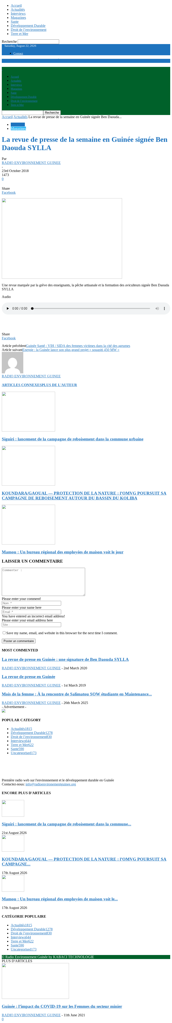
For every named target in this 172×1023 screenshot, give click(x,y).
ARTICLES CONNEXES (22, 385)
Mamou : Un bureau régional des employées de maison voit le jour (62, 552)
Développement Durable (28, 26)
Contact (18, 53)
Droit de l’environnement (28, 30)
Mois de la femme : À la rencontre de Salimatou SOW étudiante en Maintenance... (77, 694)
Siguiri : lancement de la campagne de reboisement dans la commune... (66, 824)
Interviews (18, 13)
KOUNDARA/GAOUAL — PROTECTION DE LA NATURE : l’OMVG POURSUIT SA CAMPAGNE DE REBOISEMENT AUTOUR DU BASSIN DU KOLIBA (84, 495)
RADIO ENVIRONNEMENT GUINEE (31, 163)
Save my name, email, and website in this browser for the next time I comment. (62, 633)
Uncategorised (24, 753)
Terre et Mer (19, 34)
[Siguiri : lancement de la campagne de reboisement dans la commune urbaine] (28, 430)
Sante (15, 21)
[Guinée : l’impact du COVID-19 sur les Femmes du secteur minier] (35, 998)
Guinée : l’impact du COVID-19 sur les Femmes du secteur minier (62, 1006)
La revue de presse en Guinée (28, 676)
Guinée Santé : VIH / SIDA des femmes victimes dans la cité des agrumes (78, 346)
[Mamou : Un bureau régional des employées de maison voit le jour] (28, 543)
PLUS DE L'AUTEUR (59, 385)
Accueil (16, 5)
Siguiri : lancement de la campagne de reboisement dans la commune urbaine (72, 439)
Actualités (18, 9)
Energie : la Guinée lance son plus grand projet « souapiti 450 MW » (70, 350)
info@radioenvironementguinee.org (51, 784)
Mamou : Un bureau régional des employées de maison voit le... (60, 899)
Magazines (18, 17)
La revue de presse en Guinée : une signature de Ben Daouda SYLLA (65, 659)
